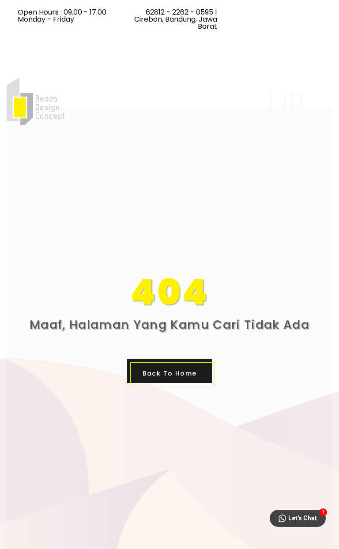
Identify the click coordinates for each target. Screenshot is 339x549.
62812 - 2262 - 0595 (179, 12)
